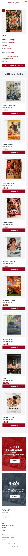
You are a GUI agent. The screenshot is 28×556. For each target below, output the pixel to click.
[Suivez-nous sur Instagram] (14, 546)
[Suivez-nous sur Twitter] (12, 546)
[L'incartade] (14, 3)
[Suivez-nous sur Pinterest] (17, 546)
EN (26, 1)
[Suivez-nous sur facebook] (10, 546)
